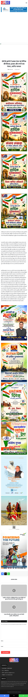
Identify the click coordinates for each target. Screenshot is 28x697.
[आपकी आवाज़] (5, 3)
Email (2, 646)
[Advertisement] (14, 28)
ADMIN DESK (11, 69)
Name (2, 641)
